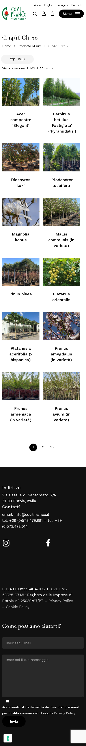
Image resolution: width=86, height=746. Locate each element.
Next (53, 447)
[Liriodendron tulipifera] (61, 157)
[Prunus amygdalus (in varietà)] (61, 326)
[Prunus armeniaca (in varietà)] (20, 386)
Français (62, 5)
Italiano (36, 5)
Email (6, 634)
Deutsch (76, 5)
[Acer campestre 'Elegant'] (20, 92)
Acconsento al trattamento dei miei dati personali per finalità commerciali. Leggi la (41, 710)
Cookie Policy (18, 607)
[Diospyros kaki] (20, 157)
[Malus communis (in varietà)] (61, 212)
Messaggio (10, 651)
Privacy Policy (61, 601)
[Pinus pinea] (20, 272)
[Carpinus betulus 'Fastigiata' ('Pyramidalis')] (61, 92)
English (48, 5)
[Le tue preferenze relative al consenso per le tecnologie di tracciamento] (8, 738)
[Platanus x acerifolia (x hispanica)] (20, 326)
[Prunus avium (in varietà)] (61, 386)
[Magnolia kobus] (20, 212)
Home (6, 46)
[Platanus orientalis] (61, 272)
